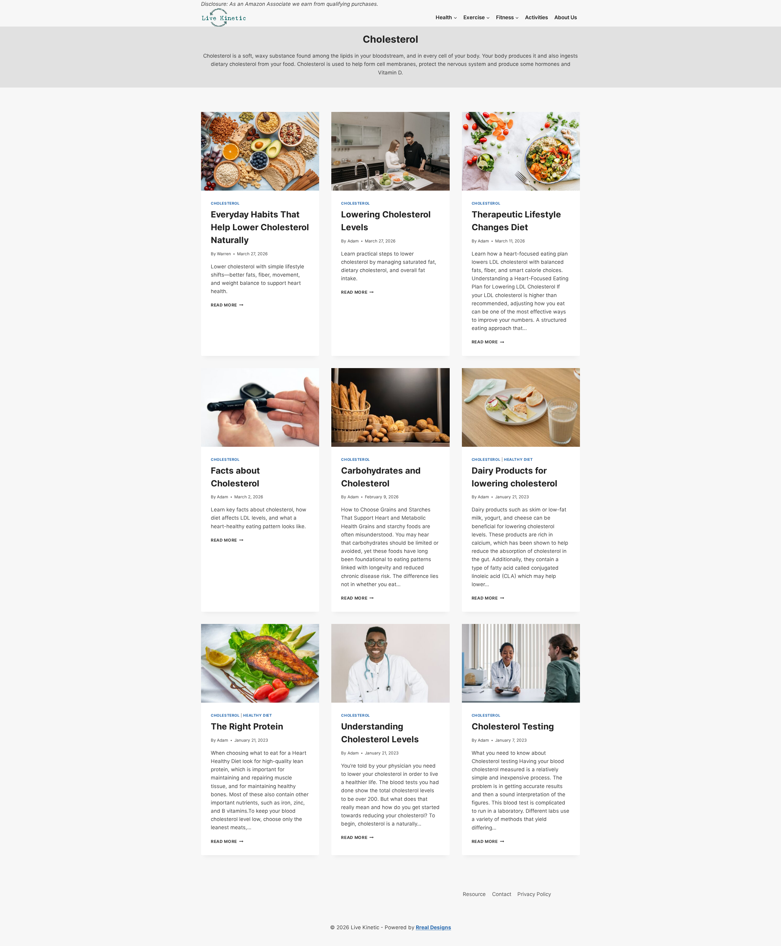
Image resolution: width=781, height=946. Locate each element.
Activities (536, 17)
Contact (501, 894)
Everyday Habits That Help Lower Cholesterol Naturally (260, 227)
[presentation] (260, 151)
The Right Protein (247, 726)
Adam (353, 240)
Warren (224, 253)
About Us (565, 17)
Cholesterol (225, 203)
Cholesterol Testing (513, 726)
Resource (474, 894)
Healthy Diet (518, 459)
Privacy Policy (534, 894)
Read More (227, 305)
